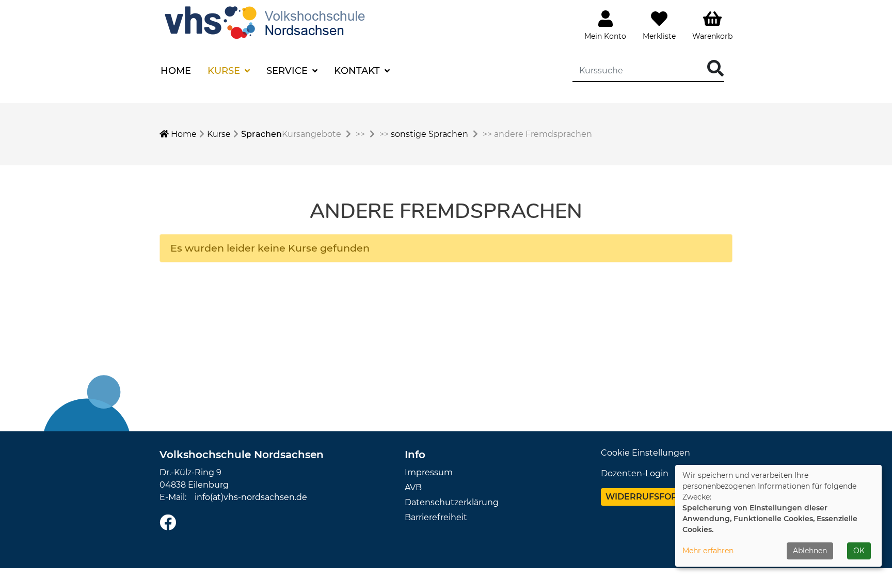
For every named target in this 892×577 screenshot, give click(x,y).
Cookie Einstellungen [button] (645, 453)
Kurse (219, 134)
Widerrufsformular (657, 497)
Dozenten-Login (634, 473)
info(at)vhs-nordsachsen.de (251, 497)
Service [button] (288, 70)
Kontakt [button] (358, 70)
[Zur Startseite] (267, 21)
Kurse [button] (225, 70)
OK (859, 550)
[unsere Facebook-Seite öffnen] (168, 523)
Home (176, 70)
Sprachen (261, 134)
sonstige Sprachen (429, 134)
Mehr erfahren (708, 550)
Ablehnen (810, 550)
